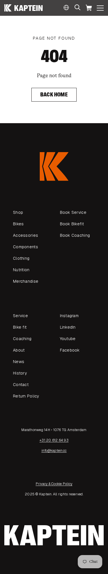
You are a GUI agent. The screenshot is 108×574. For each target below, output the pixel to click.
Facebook (70, 350)
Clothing (21, 258)
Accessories (25, 235)
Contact (21, 384)
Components (25, 246)
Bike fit (19, 327)
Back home (54, 94)
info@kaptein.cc (54, 450)
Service (20, 315)
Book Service (73, 212)
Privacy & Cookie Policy (54, 484)
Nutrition (21, 269)
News (18, 361)
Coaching (22, 338)
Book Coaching (75, 235)
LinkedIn (68, 327)
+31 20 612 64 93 (54, 440)
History (20, 373)
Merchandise (25, 281)
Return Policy (26, 396)
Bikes (18, 223)
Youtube (68, 338)
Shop (18, 212)
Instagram (69, 315)
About (18, 350)
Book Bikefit (72, 223)
